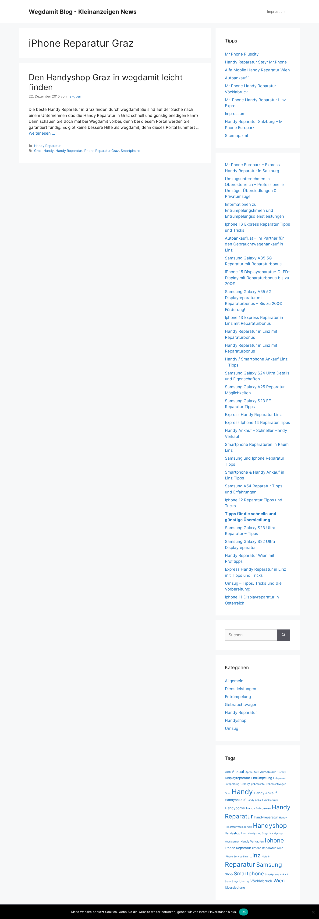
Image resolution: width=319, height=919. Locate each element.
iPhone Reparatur (238, 848)
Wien (279, 881)
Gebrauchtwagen (241, 704)
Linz (255, 855)
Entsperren (279, 778)
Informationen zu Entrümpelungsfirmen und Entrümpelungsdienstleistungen (254, 210)
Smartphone (130, 151)
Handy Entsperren (258, 808)
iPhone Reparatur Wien (267, 848)
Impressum (276, 11)
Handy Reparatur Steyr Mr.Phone (256, 62)
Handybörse (235, 808)
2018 (228, 772)
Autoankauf (268, 772)
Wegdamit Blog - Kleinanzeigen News (83, 11)
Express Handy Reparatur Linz (253, 414)
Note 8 (266, 856)
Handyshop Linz (236, 833)
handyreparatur (266, 817)
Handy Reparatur (47, 146)
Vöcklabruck (261, 881)
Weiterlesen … (42, 133)
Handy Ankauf (265, 793)
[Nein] (313, 912)
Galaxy (245, 784)
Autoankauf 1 (237, 78)
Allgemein (234, 680)
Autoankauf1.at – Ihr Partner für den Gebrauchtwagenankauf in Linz (254, 244)
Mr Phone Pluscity (242, 54)
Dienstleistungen (240, 688)
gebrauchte (258, 784)
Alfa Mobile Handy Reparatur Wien (257, 70)
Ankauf (238, 771)
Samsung (269, 864)
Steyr (235, 881)
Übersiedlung (235, 887)
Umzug (231, 728)
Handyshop (235, 720)
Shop (229, 874)
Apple (248, 772)
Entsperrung (232, 784)
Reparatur (240, 864)
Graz (38, 151)
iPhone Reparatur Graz (101, 151)
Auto (256, 772)
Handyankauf (235, 800)
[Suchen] (283, 635)
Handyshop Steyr (258, 833)
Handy (48, 151)
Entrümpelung (238, 696)
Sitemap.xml (236, 135)
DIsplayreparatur (237, 778)
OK (243, 912)
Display (281, 772)
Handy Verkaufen (252, 841)
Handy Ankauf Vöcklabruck (262, 800)
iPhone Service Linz (236, 856)
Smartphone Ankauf (276, 874)
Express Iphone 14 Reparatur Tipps (257, 422)
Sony (228, 881)
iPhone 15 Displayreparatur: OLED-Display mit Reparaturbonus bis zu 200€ (257, 277)
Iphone (274, 840)
